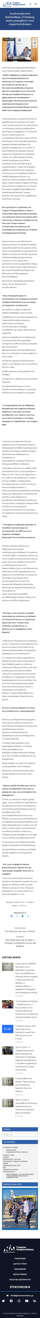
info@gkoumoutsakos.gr (21, 1295)
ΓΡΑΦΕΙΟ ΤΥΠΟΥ (9, 39)
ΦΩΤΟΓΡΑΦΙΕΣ (20, 1274)
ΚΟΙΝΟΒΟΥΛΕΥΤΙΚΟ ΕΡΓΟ (12, 1165)
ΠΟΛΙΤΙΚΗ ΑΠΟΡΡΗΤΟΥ (20, 1279)
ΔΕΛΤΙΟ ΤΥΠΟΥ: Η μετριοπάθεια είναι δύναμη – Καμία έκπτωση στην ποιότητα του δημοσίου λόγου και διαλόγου (26, 1106)
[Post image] (7, 967)
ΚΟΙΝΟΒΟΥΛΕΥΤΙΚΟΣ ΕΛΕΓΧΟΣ (16, 1152)
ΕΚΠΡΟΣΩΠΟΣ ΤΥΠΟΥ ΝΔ (12, 1159)
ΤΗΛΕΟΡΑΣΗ (20, 1258)
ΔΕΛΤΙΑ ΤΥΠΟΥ (20, 1264)
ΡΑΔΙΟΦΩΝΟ (20, 1269)
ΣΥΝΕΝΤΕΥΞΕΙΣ (23, 905)
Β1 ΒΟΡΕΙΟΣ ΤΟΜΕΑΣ (10, 1147)
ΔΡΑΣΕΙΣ (6, 1157)
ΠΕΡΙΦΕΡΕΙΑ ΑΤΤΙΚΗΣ (10, 1169)
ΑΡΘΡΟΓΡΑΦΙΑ (11, 1150)
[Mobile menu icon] (35, 4)
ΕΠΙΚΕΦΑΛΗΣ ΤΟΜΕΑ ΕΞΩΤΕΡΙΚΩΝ (15, 1161)
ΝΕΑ (4, 1167)
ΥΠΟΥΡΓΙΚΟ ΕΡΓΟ (9, 1171)
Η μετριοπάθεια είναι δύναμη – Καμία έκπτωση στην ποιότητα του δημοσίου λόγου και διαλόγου (25, 1084)
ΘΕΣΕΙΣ (5, 1163)
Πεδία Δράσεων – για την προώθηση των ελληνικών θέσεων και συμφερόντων (20, 1175)
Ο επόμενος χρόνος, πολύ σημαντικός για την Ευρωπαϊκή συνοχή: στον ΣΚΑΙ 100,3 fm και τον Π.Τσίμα (25, 1032)
